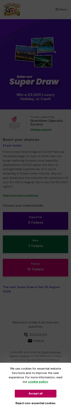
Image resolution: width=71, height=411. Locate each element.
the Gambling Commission (42, 359)
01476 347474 (38, 334)
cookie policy (38, 382)
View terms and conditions (20, 195)
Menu (63, 9)
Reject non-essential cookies (35, 403)
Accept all (36, 393)
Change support (41, 129)
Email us (39, 340)
